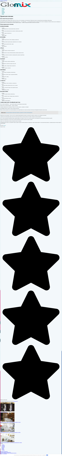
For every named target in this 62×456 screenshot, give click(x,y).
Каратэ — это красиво (3, 453)
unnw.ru (5, 125)
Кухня (3, 10)
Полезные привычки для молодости (5, 452)
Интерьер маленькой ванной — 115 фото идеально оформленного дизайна (11, 442)
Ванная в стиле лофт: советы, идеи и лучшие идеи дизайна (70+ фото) (10, 422)
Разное (3, 14)
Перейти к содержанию (3, 0)
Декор (3, 13)
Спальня (3, 9)
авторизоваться (15, 401)
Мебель (3, 8)
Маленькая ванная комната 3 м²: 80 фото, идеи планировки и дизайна (10, 432)
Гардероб (3, 445)
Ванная (3, 11)
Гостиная (3, 446)
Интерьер (3, 12)
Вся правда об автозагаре (4, 451)
